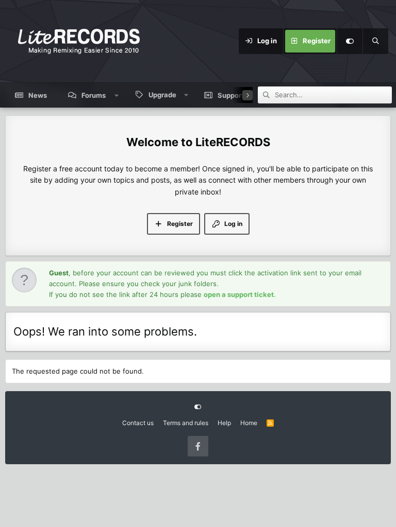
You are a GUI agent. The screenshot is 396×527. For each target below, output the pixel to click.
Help (224, 423)
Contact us (138, 423)
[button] (116, 95)
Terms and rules (185, 423)
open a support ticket (239, 294)
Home (248, 423)
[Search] (375, 41)
